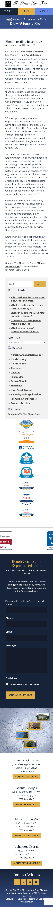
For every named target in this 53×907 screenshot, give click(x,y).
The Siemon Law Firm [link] (31, 51)
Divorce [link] (15, 372)
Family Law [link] (17, 377)
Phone (9, 618)
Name (9, 604)
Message (11, 645)
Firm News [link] (16, 385)
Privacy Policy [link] (26, 902)
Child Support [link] (18, 363)
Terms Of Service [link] (37, 899)
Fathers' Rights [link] (19, 381)
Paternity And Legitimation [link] (26, 394)
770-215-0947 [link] (21, 585)
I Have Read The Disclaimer (25, 684)
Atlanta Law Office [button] (26, 804)
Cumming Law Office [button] (26, 777)
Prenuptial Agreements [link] (24, 399)
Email (9, 631)
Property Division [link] (20, 403)
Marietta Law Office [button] (26, 835)
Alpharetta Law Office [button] (26, 863)
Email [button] (26, 11)
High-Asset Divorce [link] (30, 55)
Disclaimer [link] (11, 899)
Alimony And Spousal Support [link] (27, 355)
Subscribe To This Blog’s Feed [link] (24, 414)
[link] (26, 4)
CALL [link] (45, 11)
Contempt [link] (16, 368)
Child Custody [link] (18, 359)
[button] (9, 10)
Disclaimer (11, 678)
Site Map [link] (22, 899)
